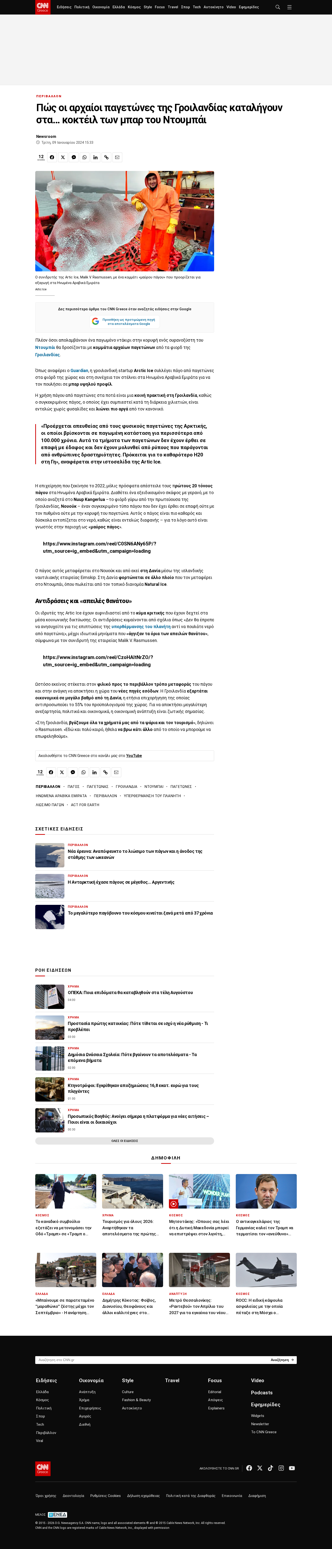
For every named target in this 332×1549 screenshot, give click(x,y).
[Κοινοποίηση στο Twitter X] (63, 157)
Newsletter (260, 1424)
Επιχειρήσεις (90, 1408)
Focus (160, 7)
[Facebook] (249, 1468)
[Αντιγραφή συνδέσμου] (106, 157)
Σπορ (185, 7)
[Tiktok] (270, 1468)
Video (231, 7)
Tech (197, 7)
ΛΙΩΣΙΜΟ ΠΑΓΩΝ (50, 805)
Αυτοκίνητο (214, 7)
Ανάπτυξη (87, 1392)
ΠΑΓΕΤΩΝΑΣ (98, 786)
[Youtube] (292, 1468)
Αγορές (85, 1416)
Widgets (257, 1416)
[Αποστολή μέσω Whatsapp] (84, 157)
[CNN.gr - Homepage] (43, 7)
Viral (39, 1441)
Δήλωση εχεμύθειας (143, 1496)
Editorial (214, 1392)
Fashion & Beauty (136, 1400)
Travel (173, 7)
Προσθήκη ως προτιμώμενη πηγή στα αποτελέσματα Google (129, 322)
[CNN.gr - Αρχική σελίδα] (43, 1468)
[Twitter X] (260, 1468)
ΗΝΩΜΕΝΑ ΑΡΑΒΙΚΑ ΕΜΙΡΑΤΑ (61, 796)
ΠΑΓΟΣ (74, 786)
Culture (128, 1392)
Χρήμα (84, 1400)
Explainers (216, 1408)
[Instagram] (281, 1468)
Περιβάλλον (46, 1433)
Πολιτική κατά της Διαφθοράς (191, 1496)
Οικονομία (101, 7)
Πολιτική (81, 7)
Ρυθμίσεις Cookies (105, 1496)
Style (148, 7)
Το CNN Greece (264, 1432)
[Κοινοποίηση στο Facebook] (52, 157)
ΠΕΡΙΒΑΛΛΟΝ (49, 96)
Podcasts (262, 1393)
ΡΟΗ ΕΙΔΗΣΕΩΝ (53, 970)
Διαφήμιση (257, 1496)
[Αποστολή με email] (117, 157)
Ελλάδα (119, 7)
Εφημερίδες (249, 7)
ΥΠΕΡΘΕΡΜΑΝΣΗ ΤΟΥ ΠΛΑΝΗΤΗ (152, 796)
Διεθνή (84, 1424)
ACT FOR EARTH (85, 805)
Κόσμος (134, 7)
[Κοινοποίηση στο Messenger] (74, 157)
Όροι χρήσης (46, 1496)
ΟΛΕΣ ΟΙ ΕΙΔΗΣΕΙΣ (124, 1141)
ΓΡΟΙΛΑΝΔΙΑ (126, 786)
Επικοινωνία (232, 1496)
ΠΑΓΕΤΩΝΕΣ (181, 786)
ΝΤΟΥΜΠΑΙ (153, 786)
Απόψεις (215, 1400)
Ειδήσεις (64, 7)
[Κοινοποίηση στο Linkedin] (95, 157)
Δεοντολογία (73, 1496)
